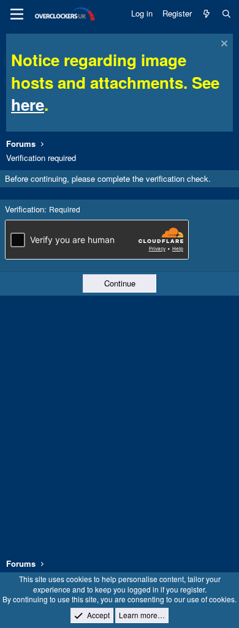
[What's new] (207, 13)
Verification (24, 209)
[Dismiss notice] (223, 45)
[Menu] (16, 14)
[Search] (226, 13)
